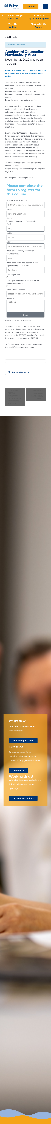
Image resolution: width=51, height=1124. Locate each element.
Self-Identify (31, 221)
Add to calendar (19, 372)
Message (10, 298)
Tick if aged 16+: (14, 275)
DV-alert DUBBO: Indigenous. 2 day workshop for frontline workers (14, 396)
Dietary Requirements (16, 289)
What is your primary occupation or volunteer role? (21, 252)
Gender (10, 218)
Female (19, 221)
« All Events (11, 37)
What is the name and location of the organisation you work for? (22, 264)
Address (10, 242)
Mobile (9, 233)
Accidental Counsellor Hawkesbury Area (37, 394)
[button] (45, 6)
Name (9, 209)
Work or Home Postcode (17, 200)
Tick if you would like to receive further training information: (23, 282)
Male (11, 221)
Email (9, 224)
